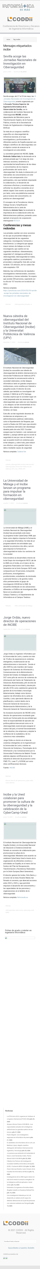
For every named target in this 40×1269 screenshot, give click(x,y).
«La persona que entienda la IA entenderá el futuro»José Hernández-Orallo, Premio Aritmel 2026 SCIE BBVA (21, 1155)
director (8, 780)
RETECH (16, 221)
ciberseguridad (19, 304)
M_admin (24, 72)
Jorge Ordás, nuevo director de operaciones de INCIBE (19, 621)
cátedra (8, 464)
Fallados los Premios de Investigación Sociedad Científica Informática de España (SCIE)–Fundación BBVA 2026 (20, 1163)
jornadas (27, 304)
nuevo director (10, 783)
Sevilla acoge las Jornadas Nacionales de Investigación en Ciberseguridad (19, 62)
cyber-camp (19, 910)
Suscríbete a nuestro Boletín (21, 1248)
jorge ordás (29, 780)
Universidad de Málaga (25, 606)
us (31, 304)
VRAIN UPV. (21, 469)
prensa (27, 342)
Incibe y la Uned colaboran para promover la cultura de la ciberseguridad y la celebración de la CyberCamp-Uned (18, 803)
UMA (16, 606)
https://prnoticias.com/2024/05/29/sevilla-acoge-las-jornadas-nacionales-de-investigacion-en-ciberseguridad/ (20, 293)
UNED (7, 912)
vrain (16, 469)
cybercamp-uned (28, 910)
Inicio (8, 39)
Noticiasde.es (22, 897)
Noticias (8, 304)
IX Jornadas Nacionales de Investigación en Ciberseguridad (19, 99)
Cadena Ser (21, 452)
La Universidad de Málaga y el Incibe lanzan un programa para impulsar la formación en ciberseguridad (17, 489)
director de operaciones (18, 780)
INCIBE (12, 768)
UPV (13, 469)
